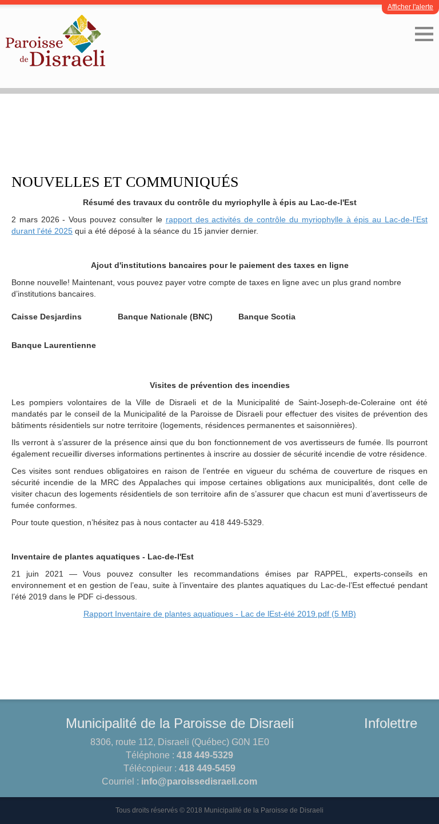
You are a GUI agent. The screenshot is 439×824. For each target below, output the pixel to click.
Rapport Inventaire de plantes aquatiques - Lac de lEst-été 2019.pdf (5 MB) (219, 613)
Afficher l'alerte (410, 7)
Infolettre (390, 723)
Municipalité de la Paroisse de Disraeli (180, 723)
